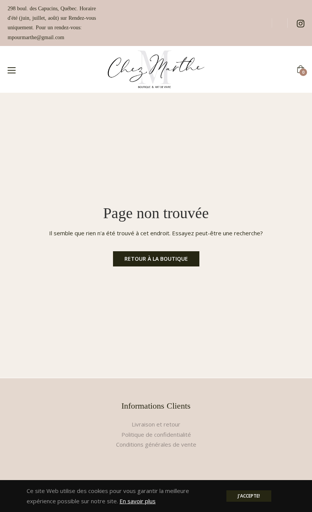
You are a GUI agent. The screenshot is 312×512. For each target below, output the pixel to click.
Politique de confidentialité (156, 434)
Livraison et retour (156, 424)
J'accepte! (249, 496)
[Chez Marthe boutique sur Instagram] (300, 23)
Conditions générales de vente (156, 444)
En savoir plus (137, 501)
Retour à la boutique (156, 258)
